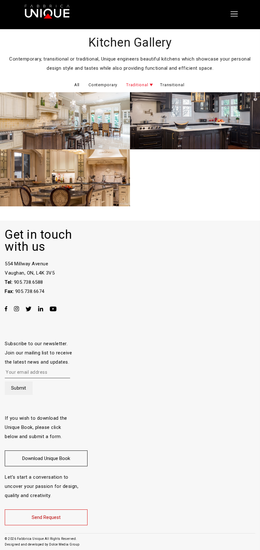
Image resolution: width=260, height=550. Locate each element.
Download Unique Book (46, 458)
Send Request (46, 517)
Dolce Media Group (64, 544)
